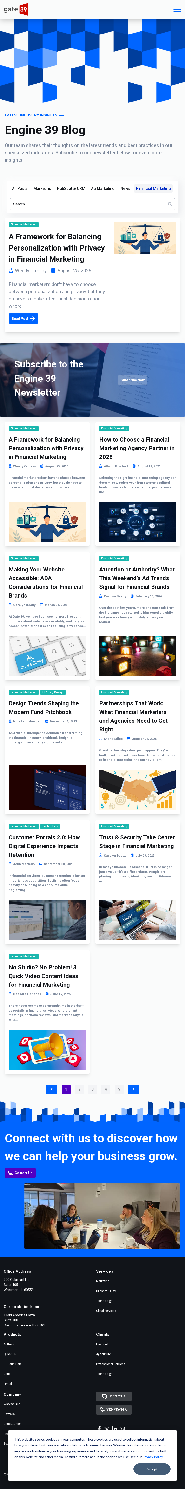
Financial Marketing (153, 188)
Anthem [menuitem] (9, 1344)
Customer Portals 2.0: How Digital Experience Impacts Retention (44, 846)
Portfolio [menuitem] (9, 1414)
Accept (152, 1469)
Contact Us (24, 1173)
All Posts (20, 188)
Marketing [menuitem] (102, 1281)
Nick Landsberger (27, 721)
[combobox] (92, 204)
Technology (50, 826)
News (125, 188)
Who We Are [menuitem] (12, 1404)
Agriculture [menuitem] (103, 1354)
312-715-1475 (117, 1409)
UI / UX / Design (53, 692)
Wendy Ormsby (30, 270)
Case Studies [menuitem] (12, 1424)
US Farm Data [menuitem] (13, 1364)
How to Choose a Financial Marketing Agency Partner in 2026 (137, 448)
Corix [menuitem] (7, 1374)
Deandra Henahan (27, 994)
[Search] (170, 204)
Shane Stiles (113, 738)
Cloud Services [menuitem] (106, 1310)
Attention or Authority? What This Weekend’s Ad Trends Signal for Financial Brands (137, 578)
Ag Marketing (103, 188)
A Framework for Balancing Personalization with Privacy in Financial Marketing (57, 248)
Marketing (42, 188)
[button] (177, 9)
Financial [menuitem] (102, 1344)
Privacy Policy (152, 1457)
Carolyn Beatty (24, 604)
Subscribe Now (133, 380)
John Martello (24, 864)
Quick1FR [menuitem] (10, 1354)
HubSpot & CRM (71, 188)
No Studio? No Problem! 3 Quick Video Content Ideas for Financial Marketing (43, 976)
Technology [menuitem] (104, 1301)
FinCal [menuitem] (8, 1384)
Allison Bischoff (116, 466)
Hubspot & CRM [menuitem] (106, 1291)
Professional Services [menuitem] (110, 1364)
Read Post (20, 318)
